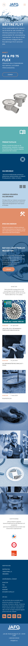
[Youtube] (9, 616)
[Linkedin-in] (4, 616)
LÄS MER (8, 281)
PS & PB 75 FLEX (7, 398)
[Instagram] (14, 616)
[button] (24, 5)
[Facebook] (19, 616)
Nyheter (5, 325)
